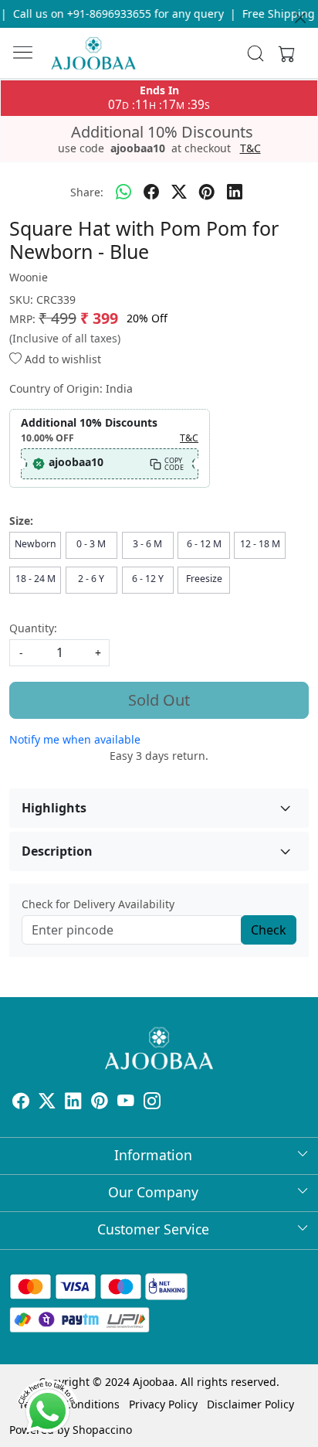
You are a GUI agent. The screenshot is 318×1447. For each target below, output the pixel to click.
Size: (21, 520)
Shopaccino (102, 1429)
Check (268, 929)
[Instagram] (152, 1102)
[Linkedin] (73, 1102)
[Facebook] (20, 1102)
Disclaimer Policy (250, 1404)
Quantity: (33, 628)
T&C (250, 148)
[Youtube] (125, 1102)
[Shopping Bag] (283, 53)
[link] (256, 53)
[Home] (93, 53)
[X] (47, 1102)
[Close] (300, 18)
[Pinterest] (99, 1102)
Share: (86, 192)
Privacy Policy (163, 1404)
